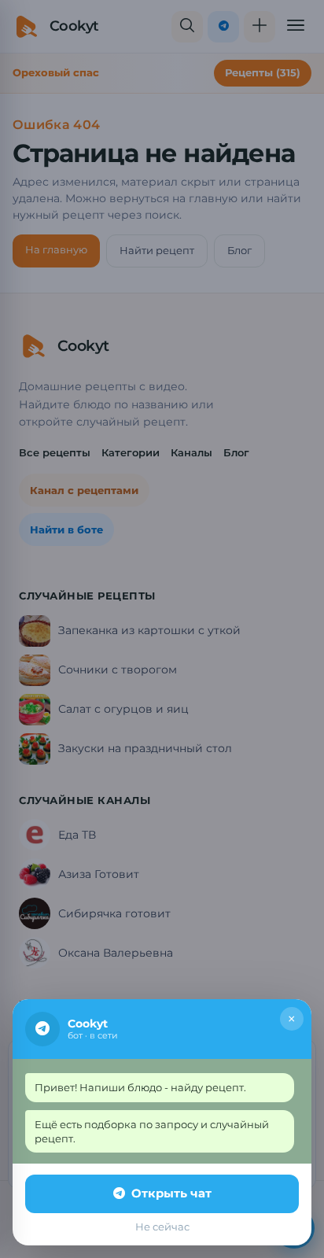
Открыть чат (171, 1193)
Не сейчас (162, 1226)
